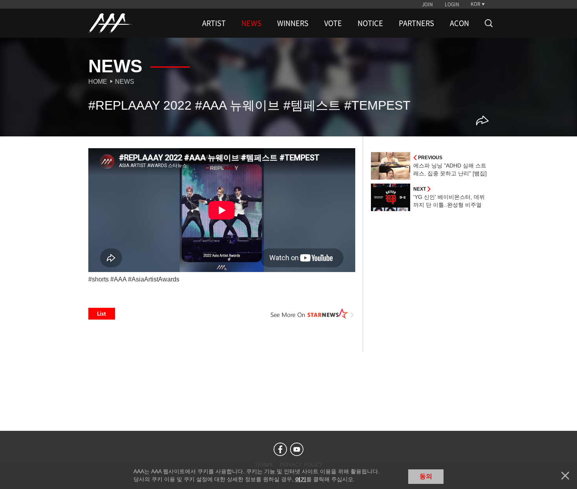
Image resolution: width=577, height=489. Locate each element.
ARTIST (214, 23)
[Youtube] (296, 449)
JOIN (427, 4)
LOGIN (452, 4)
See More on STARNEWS (312, 314)
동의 (426, 476)
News (124, 81)
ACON (459, 23)
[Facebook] (280, 449)
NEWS (251, 23)
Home (97, 81)
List (101, 314)
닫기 (565, 476)
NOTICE (370, 23)
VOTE (333, 23)
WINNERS (293, 23)
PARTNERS (416, 23)
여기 (300, 479)
